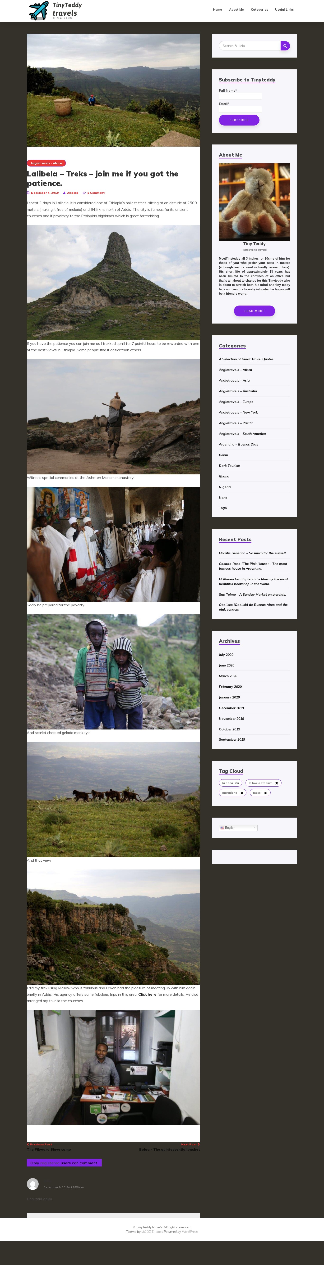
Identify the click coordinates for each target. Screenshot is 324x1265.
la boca (230, 783)
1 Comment (96, 192)
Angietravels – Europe (236, 402)
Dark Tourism (229, 466)
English (229, 827)
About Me (236, 9)
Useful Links (284, 9)
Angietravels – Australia (238, 391)
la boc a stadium (263, 783)
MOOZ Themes (152, 1231)
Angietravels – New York (238, 412)
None (223, 497)
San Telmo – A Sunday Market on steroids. (252, 594)
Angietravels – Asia (234, 380)
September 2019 (232, 739)
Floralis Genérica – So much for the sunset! (252, 553)
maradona (232, 792)
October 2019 (229, 729)
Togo (223, 508)
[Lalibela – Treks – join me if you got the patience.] (113, 90)
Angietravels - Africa (46, 163)
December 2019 (231, 708)
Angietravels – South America (242, 434)
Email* (224, 104)
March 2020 (228, 676)
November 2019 (231, 718)
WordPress (190, 1231)
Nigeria (225, 487)
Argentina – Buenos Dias (238, 444)
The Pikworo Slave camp (49, 1147)
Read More (254, 311)
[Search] (285, 45)
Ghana (224, 476)
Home (217, 9)
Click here (147, 994)
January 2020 (229, 697)
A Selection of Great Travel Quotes (246, 359)
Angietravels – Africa (235, 370)
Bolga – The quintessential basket (169, 1147)
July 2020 (226, 655)
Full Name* (228, 90)
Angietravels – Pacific (236, 423)
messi (260, 792)
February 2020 (230, 686)
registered (50, 1163)
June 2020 (226, 665)
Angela (72, 192)
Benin (223, 455)
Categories (259, 9)
